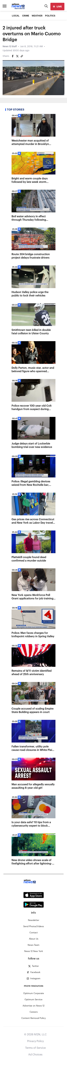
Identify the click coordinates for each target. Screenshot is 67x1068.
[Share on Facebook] (12, 56)
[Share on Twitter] (17, 56)
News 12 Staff (10, 46)
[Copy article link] (21, 56)
